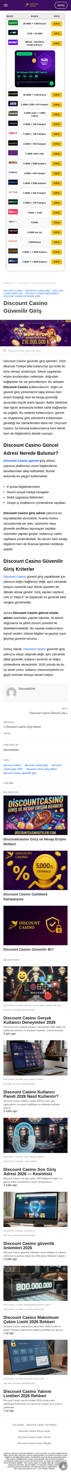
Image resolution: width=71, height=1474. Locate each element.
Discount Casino (13, 291)
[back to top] (63, 1466)
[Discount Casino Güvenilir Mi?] (35, 925)
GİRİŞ (57, 24)
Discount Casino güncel (21, 460)
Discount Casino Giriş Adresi (41, 293)
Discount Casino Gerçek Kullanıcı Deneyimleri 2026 (29, 1020)
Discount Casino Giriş (37, 291)
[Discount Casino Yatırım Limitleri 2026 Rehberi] (35, 1357)
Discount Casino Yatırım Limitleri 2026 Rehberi (27, 1393)
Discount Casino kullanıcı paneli (23, 1079)
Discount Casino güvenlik (19, 1231)
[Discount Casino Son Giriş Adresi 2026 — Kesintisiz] (35, 1135)
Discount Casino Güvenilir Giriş (37, 283)
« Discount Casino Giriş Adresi (22, 726)
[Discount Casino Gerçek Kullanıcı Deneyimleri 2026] (35, 983)
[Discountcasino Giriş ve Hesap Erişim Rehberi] (35, 815)
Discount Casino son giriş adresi (23, 1157)
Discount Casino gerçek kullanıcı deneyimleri (32, 1005)
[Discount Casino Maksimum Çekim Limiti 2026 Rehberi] (35, 1283)
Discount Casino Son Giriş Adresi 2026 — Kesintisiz (29, 1171)
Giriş (61, 5)
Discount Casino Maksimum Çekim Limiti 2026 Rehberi (31, 1319)
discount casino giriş (36, 765)
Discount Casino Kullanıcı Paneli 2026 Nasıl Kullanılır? (31, 1094)
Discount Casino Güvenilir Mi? (28, 949)
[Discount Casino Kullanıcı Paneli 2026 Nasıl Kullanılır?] (35, 1057)
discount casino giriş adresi (41, 768)
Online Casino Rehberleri (19, 1010)
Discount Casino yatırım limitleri (23, 1309)
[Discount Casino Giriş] (31, 5)
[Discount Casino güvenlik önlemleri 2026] (35, 1209)
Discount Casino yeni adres (20, 1161)
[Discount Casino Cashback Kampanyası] (35, 870)
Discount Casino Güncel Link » (49, 713)
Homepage (9, 283)
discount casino (12, 765)
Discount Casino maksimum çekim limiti (27, 1305)
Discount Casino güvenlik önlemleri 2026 (28, 1245)
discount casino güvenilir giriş (19, 772)
